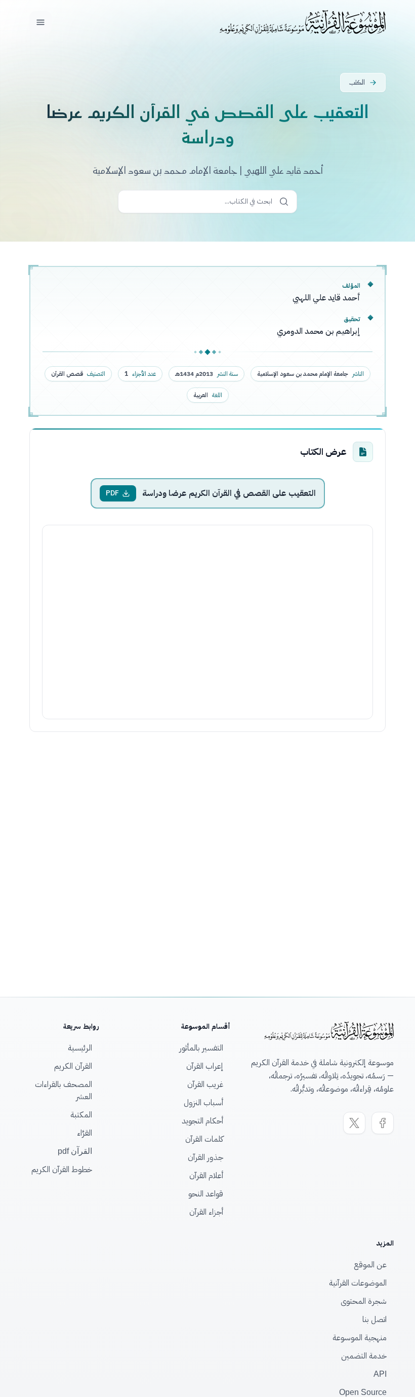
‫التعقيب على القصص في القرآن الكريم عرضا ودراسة (229, 493)
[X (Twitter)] (354, 1123)
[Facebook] (382, 1123)
